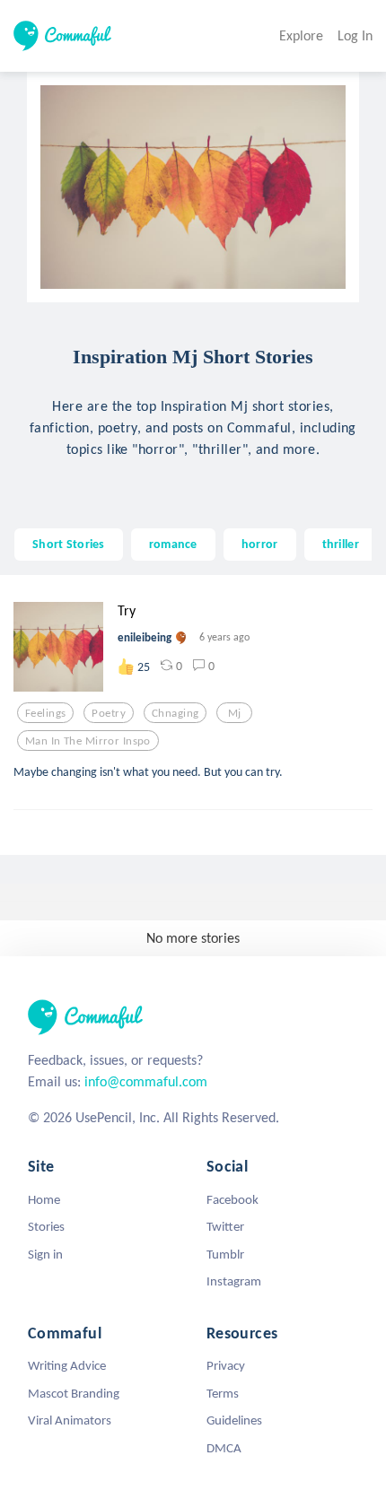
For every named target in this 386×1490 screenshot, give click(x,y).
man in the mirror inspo (88, 741)
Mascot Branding (73, 1393)
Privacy (225, 1365)
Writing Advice (67, 1365)
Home (44, 1199)
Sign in (45, 1254)
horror (259, 544)
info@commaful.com (145, 1081)
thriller (340, 544)
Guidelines (234, 1420)
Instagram (233, 1281)
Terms (222, 1393)
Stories (46, 1226)
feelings (45, 713)
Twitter (225, 1226)
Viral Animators (69, 1420)
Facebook (232, 1199)
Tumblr (225, 1254)
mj (234, 713)
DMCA (223, 1448)
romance (173, 544)
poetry (109, 713)
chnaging (175, 713)
